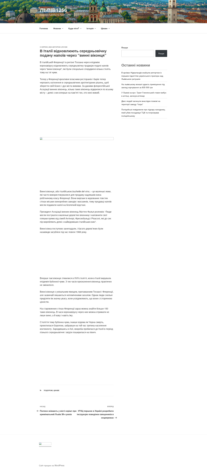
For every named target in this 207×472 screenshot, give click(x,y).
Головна (44, 28)
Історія (90, 28)
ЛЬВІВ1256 (53, 10)
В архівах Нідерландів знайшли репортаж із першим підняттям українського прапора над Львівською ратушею (142, 75)
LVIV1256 (64, 47)
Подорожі (48, 390)
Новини (57, 28)
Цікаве (104, 28)
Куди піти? (73, 28)
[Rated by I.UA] (45, 444)
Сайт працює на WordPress (51, 465)
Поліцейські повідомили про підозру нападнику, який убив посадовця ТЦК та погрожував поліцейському (143, 112)
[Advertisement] (77, 117)
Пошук (124, 47)
